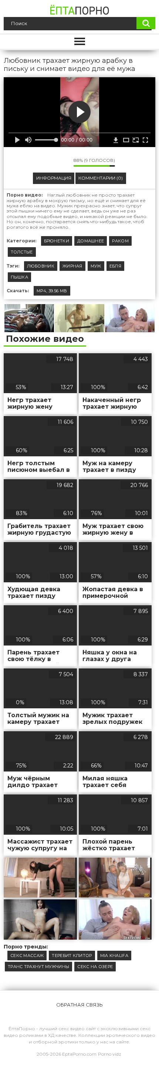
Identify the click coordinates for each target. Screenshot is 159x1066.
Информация (53, 178)
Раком (120, 240)
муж (96, 266)
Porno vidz (109, 1054)
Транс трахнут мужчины (38, 966)
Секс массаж (27, 955)
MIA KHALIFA (114, 955)
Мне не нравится (62, 162)
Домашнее (90, 240)
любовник (40, 266)
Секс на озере (95, 966)
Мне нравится (45, 162)
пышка (19, 277)
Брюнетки (56, 240)
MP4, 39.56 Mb (52, 290)
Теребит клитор (72, 955)
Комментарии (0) (100, 178)
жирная (72, 266)
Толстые (22, 252)
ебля (115, 266)
